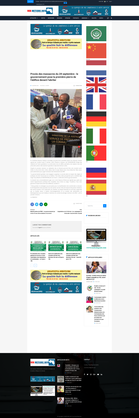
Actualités (33, 18)
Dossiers (59, 18)
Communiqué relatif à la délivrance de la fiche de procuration (100, 299)
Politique (37, 1)
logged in (40, 227)
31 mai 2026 (97, 281)
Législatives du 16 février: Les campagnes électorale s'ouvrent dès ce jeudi (69, 211)
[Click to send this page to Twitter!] (37, 204)
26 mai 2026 (98, 302)
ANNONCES (84, 18)
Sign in (110, 1)
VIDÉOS (101, 18)
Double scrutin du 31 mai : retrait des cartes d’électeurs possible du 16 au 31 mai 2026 (73, 378)
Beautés (94, 18)
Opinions (67, 18)
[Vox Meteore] (40, 11)
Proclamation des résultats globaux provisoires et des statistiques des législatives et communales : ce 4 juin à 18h (38, 257)
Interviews (51, 18)
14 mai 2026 (69, 372)
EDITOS (43, 18)
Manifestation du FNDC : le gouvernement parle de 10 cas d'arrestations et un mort (42, 211)
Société (47, 85)
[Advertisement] (56, 59)
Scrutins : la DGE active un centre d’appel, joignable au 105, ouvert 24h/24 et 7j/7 (96, 277)
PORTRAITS (76, 18)
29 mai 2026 (98, 293)
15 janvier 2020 (35, 85)
